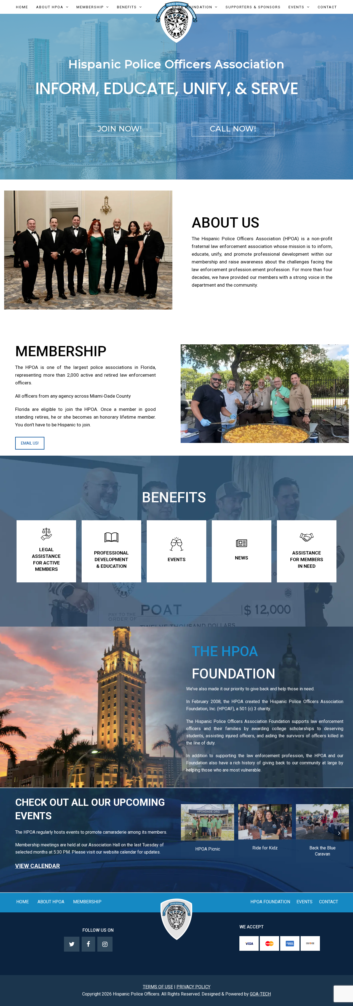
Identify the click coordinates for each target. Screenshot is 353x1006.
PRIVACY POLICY (193, 986)
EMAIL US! (30, 443)
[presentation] (190, 833)
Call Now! (233, 128)
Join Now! (119, 128)
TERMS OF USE (158, 986)
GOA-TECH (260, 994)
